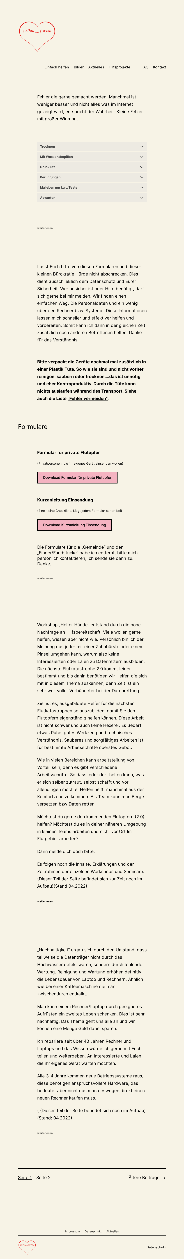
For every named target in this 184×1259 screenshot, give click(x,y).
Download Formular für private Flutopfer (77, 477)
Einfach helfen (57, 67)
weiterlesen (45, 228)
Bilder (79, 67)
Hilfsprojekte (119, 67)
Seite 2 (43, 1177)
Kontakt (159, 67)
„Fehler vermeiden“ (88, 398)
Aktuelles (96, 67)
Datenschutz (156, 1247)
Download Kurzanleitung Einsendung (74, 525)
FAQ (145, 67)
